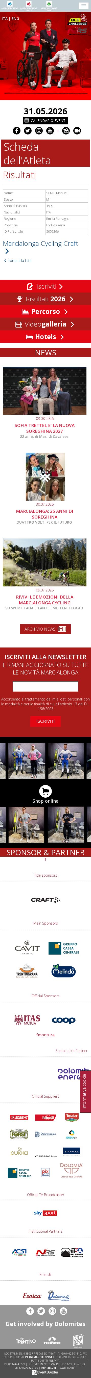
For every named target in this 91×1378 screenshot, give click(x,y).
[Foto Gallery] (66, 130)
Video (44, 324)
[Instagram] (39, 130)
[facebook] (16, 130)
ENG (15, 18)
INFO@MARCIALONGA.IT (40, 1357)
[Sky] (45, 1217)
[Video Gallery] (77, 130)
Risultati (44, 298)
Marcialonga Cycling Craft (40, 243)
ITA (5, 18)
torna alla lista (20, 260)
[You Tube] (50, 130)
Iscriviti (45, 286)
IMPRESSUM (48, 1367)
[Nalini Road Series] (78, 31)
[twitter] (28, 130)
